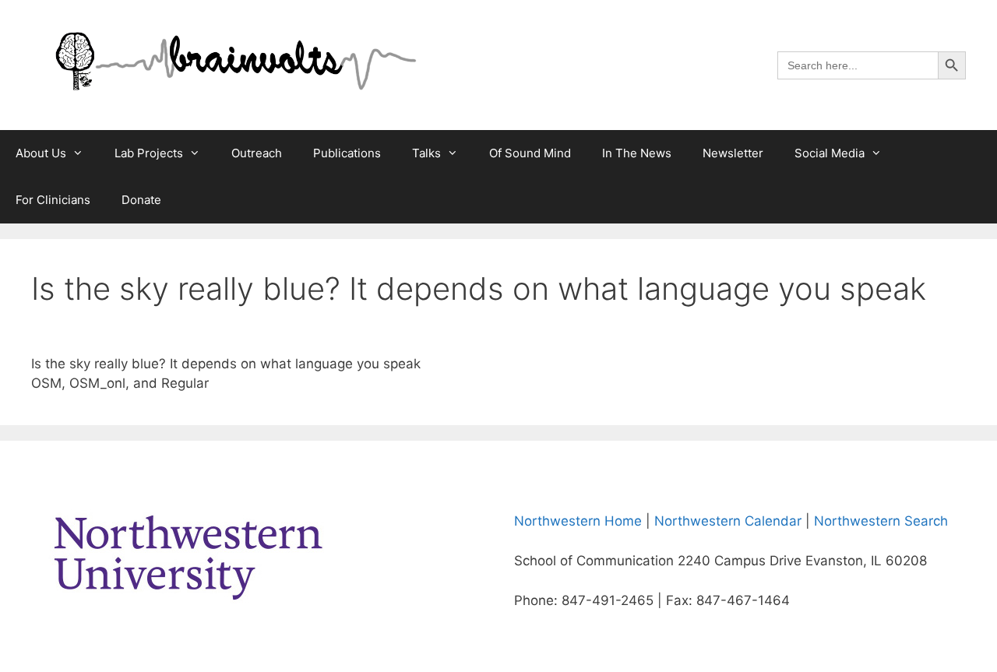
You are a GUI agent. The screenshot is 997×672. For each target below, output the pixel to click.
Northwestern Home (578, 521)
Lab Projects (148, 153)
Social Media (829, 153)
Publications (347, 153)
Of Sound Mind (530, 153)
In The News (636, 153)
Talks (426, 153)
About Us (41, 153)
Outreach (256, 153)
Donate (141, 199)
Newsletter (733, 153)
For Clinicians (53, 199)
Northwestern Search (881, 521)
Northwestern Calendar (727, 521)
